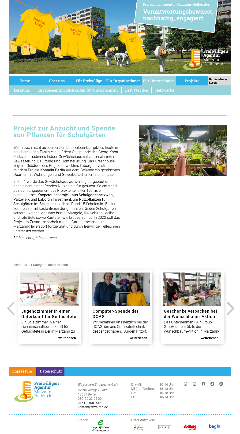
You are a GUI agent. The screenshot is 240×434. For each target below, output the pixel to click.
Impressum (22, 371)
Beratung (22, 90)
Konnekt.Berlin (52, 170)
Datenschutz (51, 371)
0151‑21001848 (89, 403)
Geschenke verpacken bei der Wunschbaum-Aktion (190, 314)
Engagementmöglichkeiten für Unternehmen (78, 90)
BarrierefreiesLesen (218, 80)
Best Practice (136, 90)
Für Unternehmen (159, 80)
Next (229, 311)
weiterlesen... (68, 338)
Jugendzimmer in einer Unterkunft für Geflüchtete (48, 314)
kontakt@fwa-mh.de (93, 407)
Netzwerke (164, 90)
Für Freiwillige (89, 80)
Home (24, 80)
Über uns (57, 80)
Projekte (192, 80)
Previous (9, 311)
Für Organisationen (123, 80)
